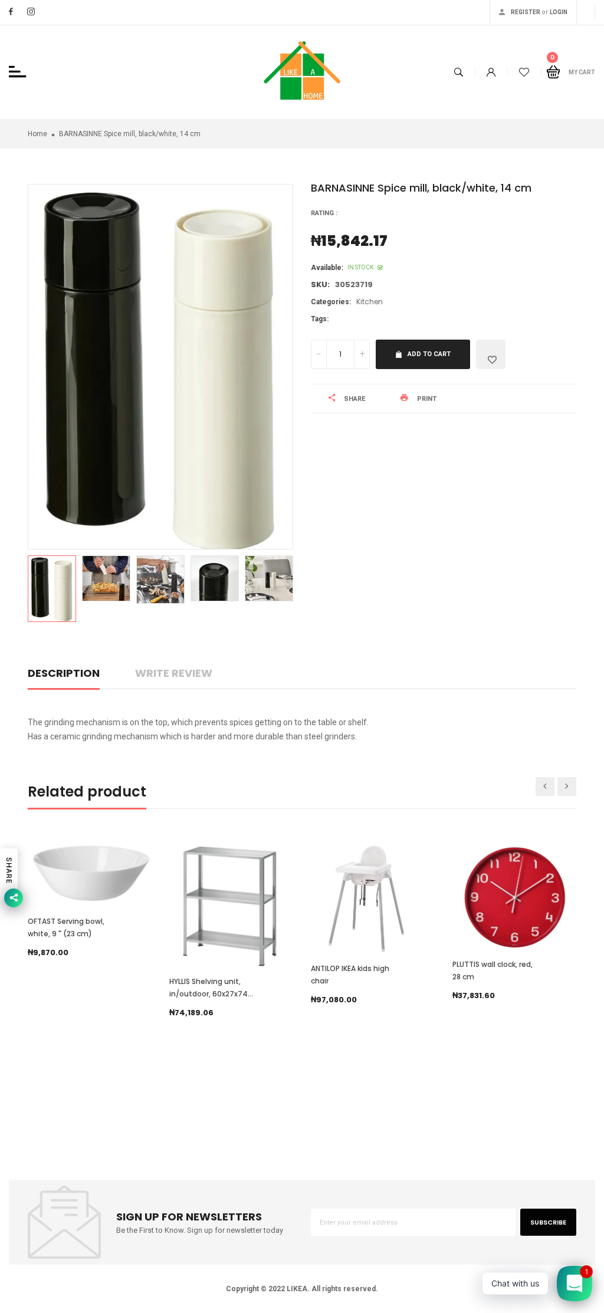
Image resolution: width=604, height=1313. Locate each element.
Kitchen (369, 302)
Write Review (173, 673)
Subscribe (548, 1222)
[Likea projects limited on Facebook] (11, 11)
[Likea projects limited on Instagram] (31, 11)
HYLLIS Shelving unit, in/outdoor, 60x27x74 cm (208, 993)
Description (64, 673)
